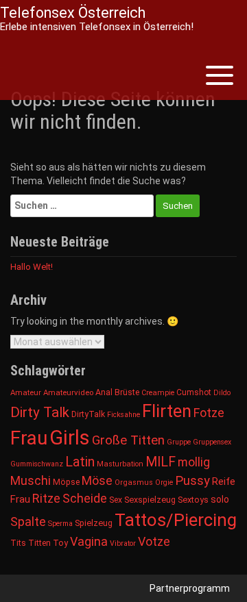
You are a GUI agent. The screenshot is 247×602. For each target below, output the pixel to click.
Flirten (166, 411)
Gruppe (179, 442)
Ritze (46, 498)
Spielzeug (94, 523)
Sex (115, 500)
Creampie (157, 392)
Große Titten (128, 440)
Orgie (164, 482)
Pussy (192, 480)
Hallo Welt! (31, 267)
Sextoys (193, 499)
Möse (97, 480)
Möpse (66, 482)
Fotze (208, 412)
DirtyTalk (88, 414)
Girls (69, 437)
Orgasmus (134, 482)
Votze (154, 541)
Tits (18, 543)
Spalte (28, 521)
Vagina (89, 541)
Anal (104, 392)
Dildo (222, 392)
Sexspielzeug (150, 499)
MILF (160, 462)
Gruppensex (212, 442)
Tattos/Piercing (176, 520)
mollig (194, 462)
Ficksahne (123, 414)
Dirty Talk (39, 412)
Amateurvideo (68, 392)
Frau (28, 438)
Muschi (30, 480)
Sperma (60, 523)
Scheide (84, 498)
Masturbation (120, 464)
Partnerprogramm (190, 588)
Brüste (127, 392)
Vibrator (123, 543)
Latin (80, 462)
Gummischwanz (36, 464)
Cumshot (193, 392)
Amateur (25, 392)
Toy (60, 543)
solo (220, 499)
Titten (39, 543)
